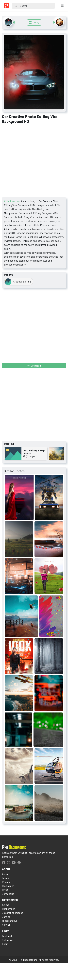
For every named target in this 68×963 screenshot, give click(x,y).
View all (6, 924)
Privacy (6, 881)
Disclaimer (8, 885)
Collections (8, 939)
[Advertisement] (34, 162)
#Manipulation (12, 201)
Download (35, 365)
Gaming (6, 916)
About (5, 873)
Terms (5, 877)
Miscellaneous (9, 920)
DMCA (5, 889)
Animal (6, 904)
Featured (7, 935)
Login (5, 943)
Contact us (8, 893)
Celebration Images (12, 912)
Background (8, 908)
